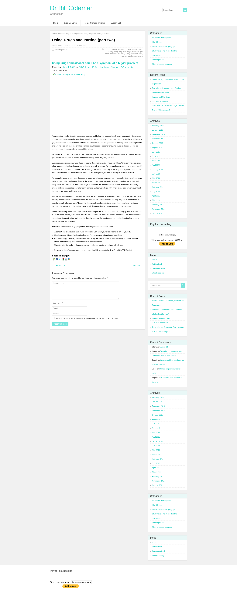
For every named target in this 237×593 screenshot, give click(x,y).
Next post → (138, 265)
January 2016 (157, 130)
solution (131, 56)
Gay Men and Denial (160, 101)
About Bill (116, 23)
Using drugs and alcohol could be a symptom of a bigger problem (95, 63)
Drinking (110, 52)
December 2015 (158, 134)
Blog (55, 23)
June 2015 (156, 156)
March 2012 (156, 200)
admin (60, 45)
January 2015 (157, 169)
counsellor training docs (161, 38)
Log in (154, 260)
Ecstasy (135, 52)
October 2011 (157, 213)
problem (124, 56)
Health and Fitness (108, 67)
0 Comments (81, 45)
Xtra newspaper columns (162, 64)
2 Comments (127, 67)
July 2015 (156, 152)
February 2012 (157, 205)
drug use (122, 52)
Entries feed (157, 264)
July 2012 (156, 191)
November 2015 (158, 139)
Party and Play (132, 54)
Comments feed (158, 268)
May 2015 (156, 161)
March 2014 (156, 183)
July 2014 (156, 174)
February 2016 (157, 126)
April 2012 (156, 196)
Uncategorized (61, 50)
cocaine (128, 49)
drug (116, 52)
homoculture (115, 54)
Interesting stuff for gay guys (163, 46)
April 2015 (156, 165)
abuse (114, 49)
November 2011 (158, 209)
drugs (129, 52)
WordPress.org (158, 273)
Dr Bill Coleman (72, 8)
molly (123, 54)
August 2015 (157, 147)
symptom (139, 56)
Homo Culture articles (94, 23)
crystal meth (137, 49)
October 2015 (157, 143)
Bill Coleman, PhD (88, 67)
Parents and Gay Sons (161, 97)
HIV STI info (157, 42)
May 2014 (156, 178)
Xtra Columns (70, 23)
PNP (140, 54)
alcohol (121, 49)
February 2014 (157, 187)
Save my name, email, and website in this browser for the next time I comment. (87, 318)
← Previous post (58, 265)
